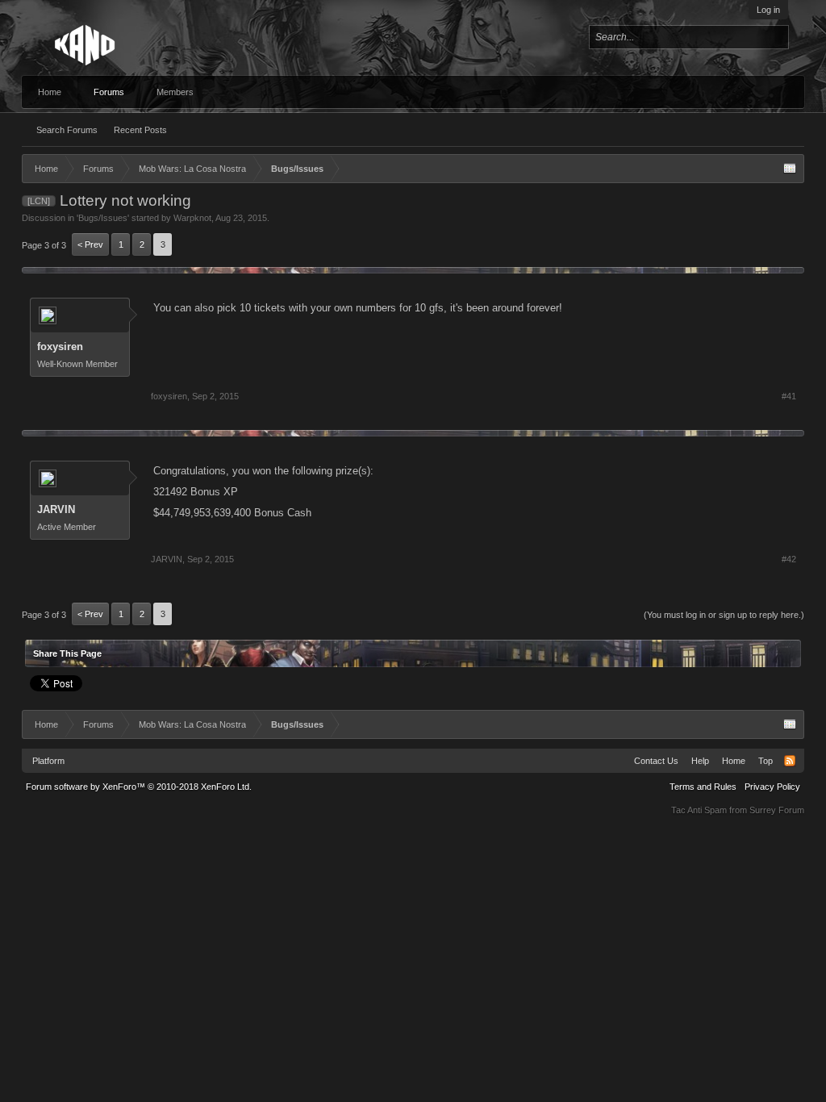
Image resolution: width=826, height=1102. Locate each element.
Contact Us (656, 761)
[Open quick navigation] (789, 168)
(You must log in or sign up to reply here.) (724, 615)
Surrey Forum (776, 810)
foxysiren (60, 346)
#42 (789, 559)
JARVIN (56, 509)
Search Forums (67, 130)
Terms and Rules (703, 786)
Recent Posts (140, 130)
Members (175, 92)
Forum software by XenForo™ (139, 786)
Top (765, 761)
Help (700, 761)
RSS (789, 760)
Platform (48, 761)
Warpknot (192, 218)
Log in (768, 10)
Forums (109, 92)
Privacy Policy (772, 786)
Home (49, 92)
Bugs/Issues (102, 218)
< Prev (90, 244)
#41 (789, 396)
